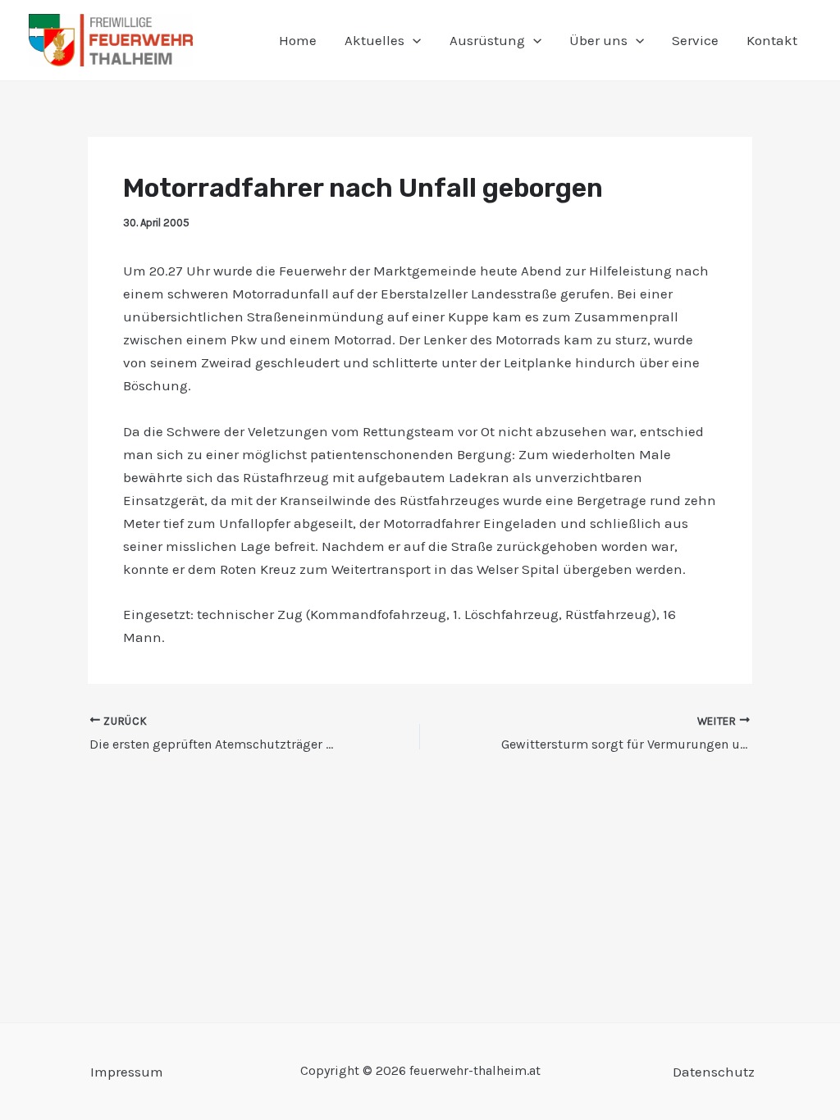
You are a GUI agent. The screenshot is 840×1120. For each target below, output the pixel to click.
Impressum (126, 1071)
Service (695, 40)
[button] (412, 40)
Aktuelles (374, 40)
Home (298, 40)
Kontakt (771, 40)
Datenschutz (714, 1071)
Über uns (598, 40)
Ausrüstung (487, 40)
